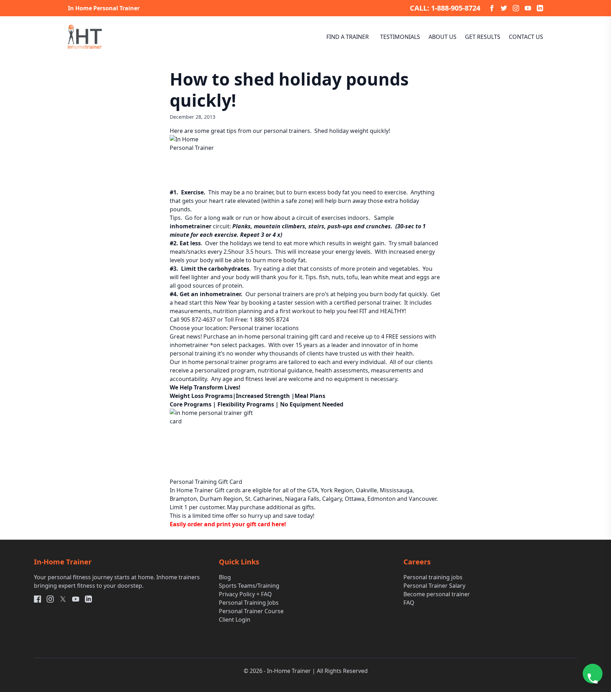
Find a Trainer (347, 37)
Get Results (482, 37)
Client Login (234, 619)
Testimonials (400, 37)
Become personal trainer (436, 594)
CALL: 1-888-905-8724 (445, 8)
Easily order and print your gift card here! (228, 524)
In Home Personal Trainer (104, 8)
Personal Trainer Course (251, 611)
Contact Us (526, 37)
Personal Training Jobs (249, 602)
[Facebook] (492, 8)
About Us (442, 37)
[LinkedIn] (540, 8)
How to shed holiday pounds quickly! (289, 90)
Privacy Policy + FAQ (245, 594)
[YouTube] (528, 8)
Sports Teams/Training (249, 586)
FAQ (408, 602)
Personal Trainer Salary (434, 586)
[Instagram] (516, 8)
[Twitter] (504, 8)
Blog (225, 577)
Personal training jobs (432, 577)
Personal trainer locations (264, 328)
